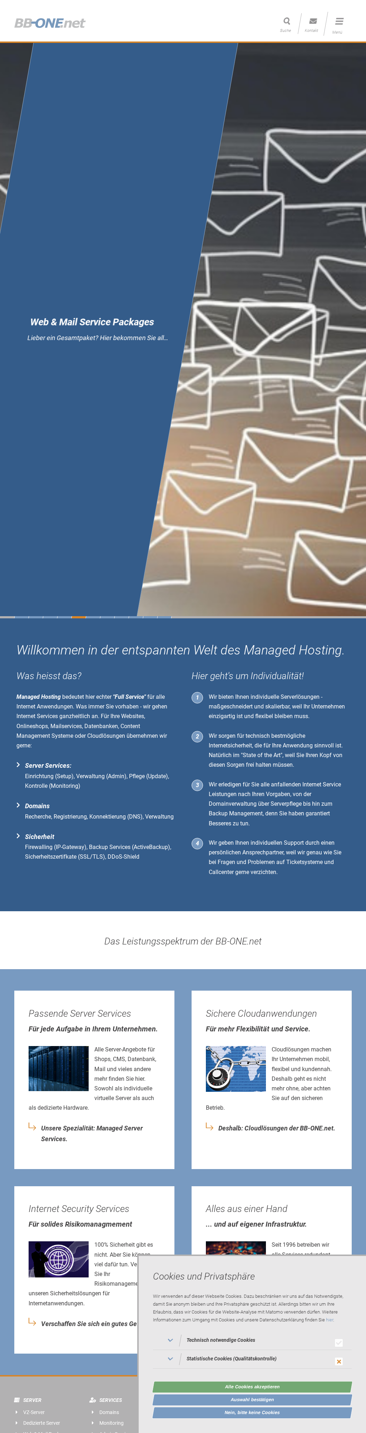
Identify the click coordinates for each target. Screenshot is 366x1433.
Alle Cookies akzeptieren (252, 1386)
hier (329, 1319)
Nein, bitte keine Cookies (252, 1412)
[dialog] (251, 1344)
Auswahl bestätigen (252, 1399)
